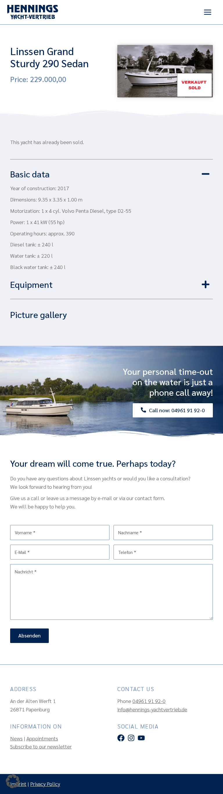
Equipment (31, 284)
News (16, 738)
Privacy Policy (45, 783)
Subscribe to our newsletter (41, 746)
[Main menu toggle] (207, 12)
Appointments (42, 738)
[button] (111, 177)
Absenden (29, 635)
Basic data (30, 173)
